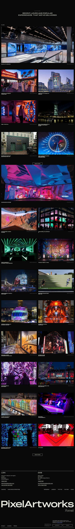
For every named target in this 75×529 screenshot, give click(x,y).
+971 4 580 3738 (42, 485)
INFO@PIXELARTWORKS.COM (7, 483)
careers (3, 489)
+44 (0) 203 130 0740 (6, 485)
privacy (3, 525)
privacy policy (59, 522)
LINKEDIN (53, 489)
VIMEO (72, 489)
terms (15, 525)
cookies (9, 525)
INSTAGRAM (46, 489)
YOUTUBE (66, 489)
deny (67, 525)
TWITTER (60, 489)
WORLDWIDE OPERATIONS (14, 489)
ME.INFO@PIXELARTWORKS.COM (45, 483)
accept (57, 525)
